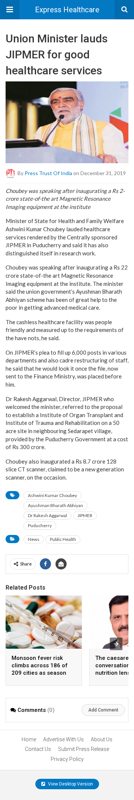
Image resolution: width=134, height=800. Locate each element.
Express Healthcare (67, 9)
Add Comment (103, 710)
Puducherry (40, 525)
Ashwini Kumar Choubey (52, 495)
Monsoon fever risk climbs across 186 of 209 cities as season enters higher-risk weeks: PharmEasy (40, 673)
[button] (9, 9)
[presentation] (116, 644)
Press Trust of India (48, 173)
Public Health (63, 539)
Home (29, 739)
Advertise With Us (63, 739)
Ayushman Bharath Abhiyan (55, 505)
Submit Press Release (83, 749)
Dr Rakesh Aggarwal (47, 515)
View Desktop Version (70, 784)
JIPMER (84, 515)
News (33, 539)
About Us (101, 739)
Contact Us (38, 749)
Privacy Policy (67, 759)
